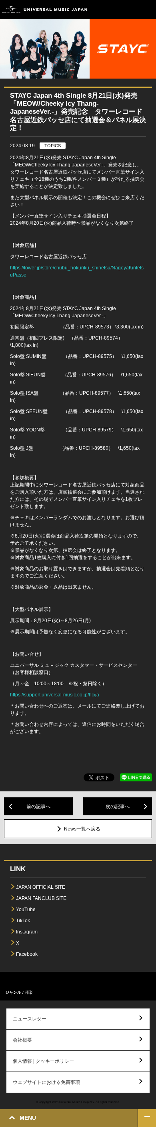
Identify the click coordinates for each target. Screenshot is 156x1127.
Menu (147, 9)
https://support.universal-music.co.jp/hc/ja (54, 695)
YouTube (26, 909)
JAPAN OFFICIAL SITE (40, 887)
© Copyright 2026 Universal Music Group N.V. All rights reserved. (78, 1102)
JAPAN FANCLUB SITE (41, 898)
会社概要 (22, 1040)
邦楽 (29, 992)
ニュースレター (29, 1019)
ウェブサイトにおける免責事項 (46, 1082)
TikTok (23, 920)
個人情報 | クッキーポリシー (43, 1061)
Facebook (27, 954)
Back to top (147, 1118)
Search (129, 9)
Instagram (27, 932)
